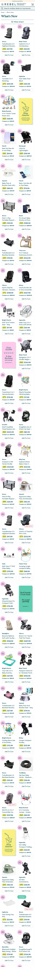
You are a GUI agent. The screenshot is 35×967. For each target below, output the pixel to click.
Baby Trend (23, 41)
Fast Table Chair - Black (25, 80)
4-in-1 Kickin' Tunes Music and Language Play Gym (9, 114)
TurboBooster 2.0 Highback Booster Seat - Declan (8, 45)
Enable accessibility (17, 1)
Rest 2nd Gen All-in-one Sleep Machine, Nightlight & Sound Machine (9, 149)
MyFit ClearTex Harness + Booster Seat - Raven (8, 289)
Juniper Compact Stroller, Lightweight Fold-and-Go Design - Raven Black (25, 741)
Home (2, 12)
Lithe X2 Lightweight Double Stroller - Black (25, 149)
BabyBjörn (5, 633)
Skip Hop (22, 459)
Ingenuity (22, 320)
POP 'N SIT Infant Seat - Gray (8, 323)
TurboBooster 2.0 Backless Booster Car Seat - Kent (8, 254)
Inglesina (22, 76)
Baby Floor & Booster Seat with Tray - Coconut (8, 184)
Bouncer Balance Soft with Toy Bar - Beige (8, 637)
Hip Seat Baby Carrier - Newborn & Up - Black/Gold (26, 776)
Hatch (4, 146)
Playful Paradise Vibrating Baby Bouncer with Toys (25, 393)
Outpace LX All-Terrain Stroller (7, 463)
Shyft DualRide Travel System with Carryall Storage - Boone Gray (9, 428)
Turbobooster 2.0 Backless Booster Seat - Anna (8, 707)
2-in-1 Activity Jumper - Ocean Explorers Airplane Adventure (25, 811)
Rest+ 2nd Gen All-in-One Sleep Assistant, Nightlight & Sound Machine (26, 184)
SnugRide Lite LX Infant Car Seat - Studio (25, 428)
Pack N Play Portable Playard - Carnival (8, 498)
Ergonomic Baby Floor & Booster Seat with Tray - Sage (8, 881)
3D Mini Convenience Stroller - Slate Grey (26, 881)
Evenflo (4, 424)
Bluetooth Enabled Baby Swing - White (9, 950)
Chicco (4, 285)
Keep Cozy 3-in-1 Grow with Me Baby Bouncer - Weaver (26, 323)
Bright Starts (6, 320)
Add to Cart (9, 55)
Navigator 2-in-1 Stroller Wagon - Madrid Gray (25, 358)
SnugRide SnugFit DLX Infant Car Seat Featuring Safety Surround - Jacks (25, 950)
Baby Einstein (6, 111)
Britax (21, 285)
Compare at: (8, 51)
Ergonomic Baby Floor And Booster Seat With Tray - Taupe (25, 498)
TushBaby (22, 773)
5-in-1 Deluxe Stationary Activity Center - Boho (26, 254)
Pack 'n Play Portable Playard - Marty (8, 219)
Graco (4, 41)
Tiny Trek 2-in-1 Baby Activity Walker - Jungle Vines (7, 672)
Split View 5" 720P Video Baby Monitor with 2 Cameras (8, 567)
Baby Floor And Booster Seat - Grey (26, 707)
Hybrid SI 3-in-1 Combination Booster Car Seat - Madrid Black (25, 45)
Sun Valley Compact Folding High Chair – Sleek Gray (25, 846)
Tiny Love (22, 250)
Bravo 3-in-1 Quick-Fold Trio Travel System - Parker (25, 637)
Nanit (21, 215)
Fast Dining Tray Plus (8, 915)
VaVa (3, 564)
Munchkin (5, 947)
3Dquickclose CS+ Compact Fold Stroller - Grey (8, 602)
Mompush (22, 146)
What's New (10, 12)
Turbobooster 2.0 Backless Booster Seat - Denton (25, 915)
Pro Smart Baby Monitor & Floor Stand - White (24, 219)
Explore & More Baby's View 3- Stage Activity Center (24, 463)
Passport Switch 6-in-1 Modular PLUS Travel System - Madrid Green (26, 672)
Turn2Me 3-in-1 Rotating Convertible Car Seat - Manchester (8, 80)
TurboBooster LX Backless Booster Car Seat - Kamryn (8, 776)
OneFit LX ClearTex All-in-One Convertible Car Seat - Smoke (25, 532)
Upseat (4, 181)
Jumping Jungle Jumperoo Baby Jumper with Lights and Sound (26, 567)
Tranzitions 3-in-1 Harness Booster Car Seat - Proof (8, 393)
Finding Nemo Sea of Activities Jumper (8, 741)
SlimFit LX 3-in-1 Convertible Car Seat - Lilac (8, 811)
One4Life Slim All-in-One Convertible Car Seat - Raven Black (25, 289)
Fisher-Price (23, 564)
